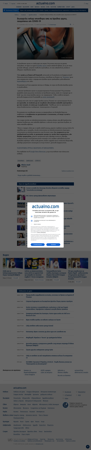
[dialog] (45, 225)
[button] (45, 224)
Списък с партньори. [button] (41, 232)
